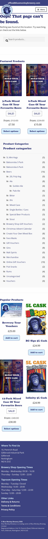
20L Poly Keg (15, 176)
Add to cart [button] (11, 338)
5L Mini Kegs (12, 157)
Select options (10, 131)
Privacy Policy (8, 510)
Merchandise (12, 257)
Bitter (12, 195)
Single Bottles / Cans (19, 209)
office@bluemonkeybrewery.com (24, 3)
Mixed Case (15, 205)
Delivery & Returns (10, 502)
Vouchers (10, 281)
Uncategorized (13, 276)
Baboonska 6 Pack (14, 167)
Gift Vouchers (12, 243)
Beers (9, 171)
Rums (9, 271)
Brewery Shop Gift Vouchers (19, 224)
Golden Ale (18, 186)
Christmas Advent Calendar (19, 228)
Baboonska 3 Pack (14, 162)
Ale (11, 181)
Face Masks (11, 238)
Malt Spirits (11, 252)
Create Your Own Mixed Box (19, 233)
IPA (11, 200)
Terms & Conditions (10, 506)
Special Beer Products (20, 214)
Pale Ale (16, 190)
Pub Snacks (11, 266)
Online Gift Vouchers (16, 262)
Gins (8, 247)
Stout (12, 219)
